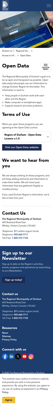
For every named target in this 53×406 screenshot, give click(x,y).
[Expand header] (49, 5)
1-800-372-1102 (20, 238)
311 (16, 231)
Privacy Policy (9, 339)
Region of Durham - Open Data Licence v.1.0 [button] (22, 136)
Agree (8, 399)
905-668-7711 (21, 234)
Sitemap (6, 336)
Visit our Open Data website (22, 147)
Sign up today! (13, 279)
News (5, 333)
